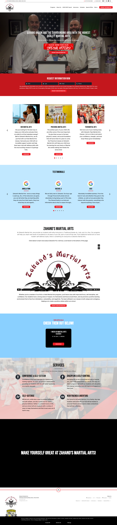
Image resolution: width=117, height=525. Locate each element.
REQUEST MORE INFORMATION (58, 305)
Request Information (106, 7)
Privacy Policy (38, 519)
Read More (26, 206)
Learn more (26, 154)
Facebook (89, 497)
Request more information (58, 52)
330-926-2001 (22, 499)
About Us (59, 7)
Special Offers (89, 7)
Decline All (58, 522)
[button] (7, 130)
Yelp (110, 497)
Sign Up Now (58, 344)
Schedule (82, 7)
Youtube (105, 497)
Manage (69, 522)
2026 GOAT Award (67, 7)
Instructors (76, 7)
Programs (52, 7)
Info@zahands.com (23, 500)
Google (98, 497)
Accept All (47, 522)
